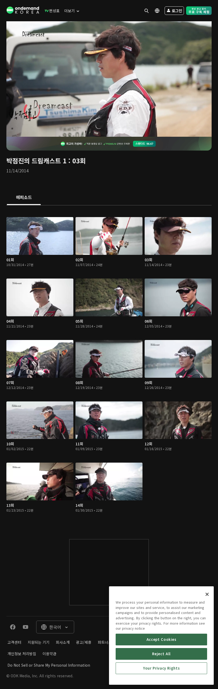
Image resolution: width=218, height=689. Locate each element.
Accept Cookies (161, 639)
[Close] (207, 594)
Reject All (161, 653)
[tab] (24, 197)
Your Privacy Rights (161, 668)
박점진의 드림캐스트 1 (36, 160)
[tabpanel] (109, 366)
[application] (109, 79)
